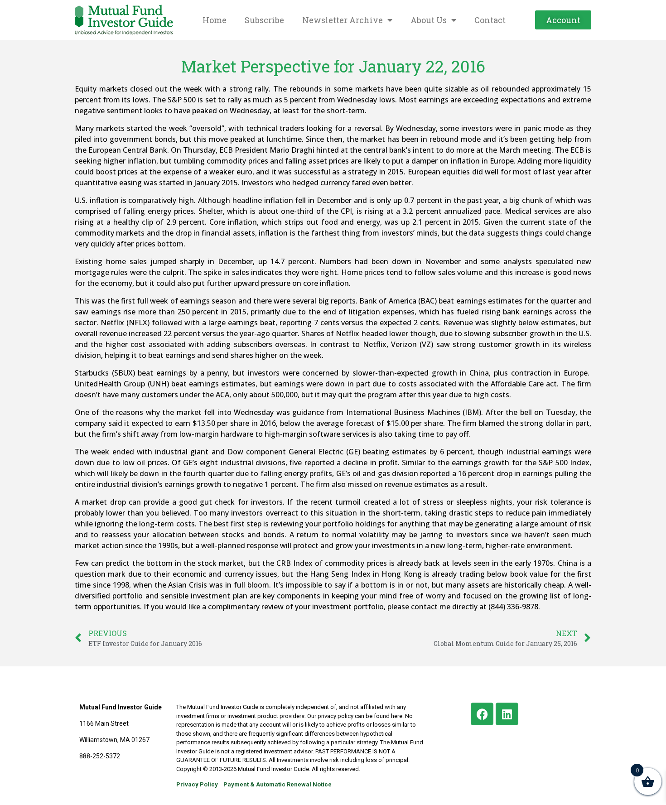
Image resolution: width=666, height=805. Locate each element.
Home (215, 19)
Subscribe (264, 19)
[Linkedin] (507, 714)
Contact (490, 19)
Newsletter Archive (342, 19)
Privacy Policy (197, 784)
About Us (428, 19)
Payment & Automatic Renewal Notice (277, 784)
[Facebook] (482, 714)
